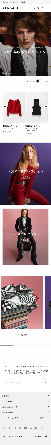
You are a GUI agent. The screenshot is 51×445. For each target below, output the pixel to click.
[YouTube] (25, 428)
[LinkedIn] (30, 428)
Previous (5, 106)
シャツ (22, 335)
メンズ (25, 57)
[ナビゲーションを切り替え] (46, 7)
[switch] (37, 81)
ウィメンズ (25, 63)
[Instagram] (4, 428)
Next (46, 106)
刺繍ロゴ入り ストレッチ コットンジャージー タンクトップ (33, 128)
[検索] (34, 8)
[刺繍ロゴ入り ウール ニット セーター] (14, 107)
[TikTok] (46, 428)
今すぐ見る (25, 177)
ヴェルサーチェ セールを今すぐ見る (14, 2)
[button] (42, 8)
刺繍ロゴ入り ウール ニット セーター (10, 127)
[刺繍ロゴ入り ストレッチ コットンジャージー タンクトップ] (37, 107)
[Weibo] (41, 428)
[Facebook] (9, 428)
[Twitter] (14, 428)
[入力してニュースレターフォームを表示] (46, 382)
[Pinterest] (20, 428)
